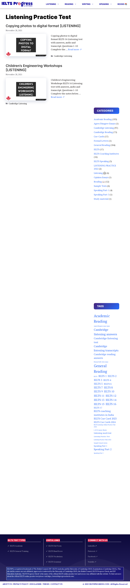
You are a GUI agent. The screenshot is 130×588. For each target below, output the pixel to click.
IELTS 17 (98, 407)
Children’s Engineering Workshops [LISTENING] (34, 68)
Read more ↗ (75, 49)
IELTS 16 (111, 404)
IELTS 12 (111, 395)
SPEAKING (104, 4)
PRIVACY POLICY (20, 584)
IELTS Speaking (101, 161)
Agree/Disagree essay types (102, 326)
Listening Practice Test (102, 436)
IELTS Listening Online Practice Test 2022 (104, 426)
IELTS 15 (99, 404)
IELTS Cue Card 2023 (105, 418)
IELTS (96, 149)
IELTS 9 (98, 391)
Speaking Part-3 (101, 194)
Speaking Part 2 (102, 449)
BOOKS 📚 (122, 4)
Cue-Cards (99, 136)
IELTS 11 (99, 395)
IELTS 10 (109, 391)
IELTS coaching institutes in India (104, 412)
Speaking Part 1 (100, 446)
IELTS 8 (108, 387)
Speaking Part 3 (98, 453)
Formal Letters (101, 140)
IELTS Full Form (54, 546)
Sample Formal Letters (100, 443)
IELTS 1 (102, 376)
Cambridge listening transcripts (106, 348)
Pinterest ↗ (92, 551)
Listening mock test (102, 433)
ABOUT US (7, 584)
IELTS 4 (107, 379)
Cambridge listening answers (105, 332)
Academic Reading (103, 119)
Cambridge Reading (103, 132)
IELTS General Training (19, 551)
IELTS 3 (98, 380)
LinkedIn (92, 546)
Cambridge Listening (63, 56)
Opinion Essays (101, 177)
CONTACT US (56, 584)
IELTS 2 (112, 376)
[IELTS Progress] (17, 4)
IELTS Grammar (54, 562)
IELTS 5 (98, 383)
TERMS (46, 584)
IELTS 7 (98, 387)
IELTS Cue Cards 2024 (105, 422)
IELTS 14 (111, 400)
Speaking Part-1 (101, 190)
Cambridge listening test (106, 340)
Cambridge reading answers (105, 356)
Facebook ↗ (93, 556)
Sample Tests (100, 185)
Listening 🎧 (100, 173)
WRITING (86, 4)
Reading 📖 (99, 181)
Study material (101, 198)
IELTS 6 (108, 383)
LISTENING (51, 4)
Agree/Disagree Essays (104, 123)
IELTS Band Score (55, 551)
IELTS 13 (99, 400)
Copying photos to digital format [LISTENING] (43, 26)
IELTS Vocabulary (55, 556)
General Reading (102, 145)
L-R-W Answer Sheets (100, 430)
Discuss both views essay (101, 362)
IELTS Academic (16, 546)
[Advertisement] (106, 56)
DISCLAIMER (35, 584)
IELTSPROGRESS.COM (99, 584)
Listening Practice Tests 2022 (102, 440)
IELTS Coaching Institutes (106, 153)
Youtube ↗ (92, 562)
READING (69, 4)
